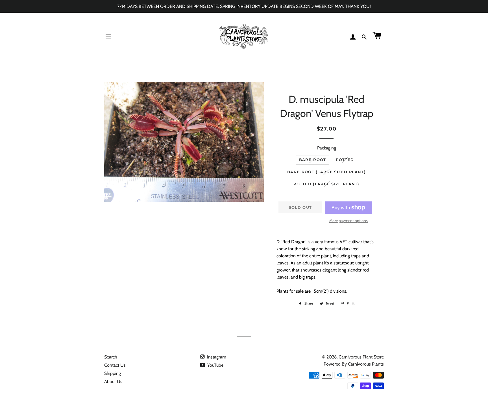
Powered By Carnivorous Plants (354, 364)
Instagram (216, 357)
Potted (345, 159)
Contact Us (115, 365)
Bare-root (312, 159)
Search (110, 357)
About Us (113, 381)
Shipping (112, 373)
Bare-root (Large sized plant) (326, 172)
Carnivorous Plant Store (361, 357)
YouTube (214, 365)
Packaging (326, 148)
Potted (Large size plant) (326, 184)
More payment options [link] (348, 220)
